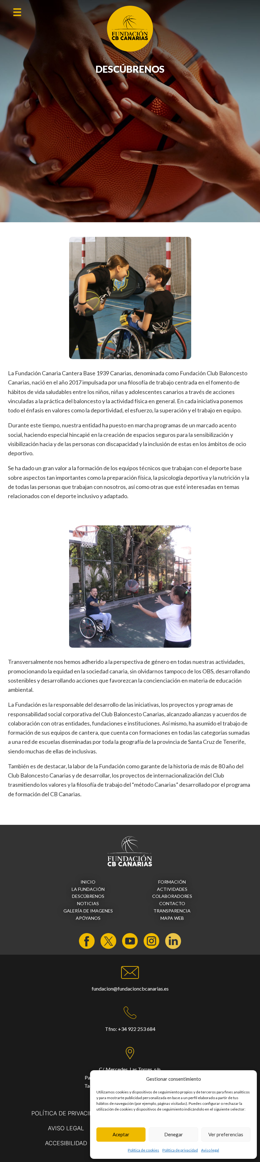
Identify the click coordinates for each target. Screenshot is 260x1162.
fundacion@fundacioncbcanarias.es (130, 988)
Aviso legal (210, 1150)
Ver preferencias (225, 1134)
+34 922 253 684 (136, 1029)
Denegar (173, 1134)
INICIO (88, 882)
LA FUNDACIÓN (88, 889)
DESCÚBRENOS (88, 896)
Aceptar (121, 1134)
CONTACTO (172, 903)
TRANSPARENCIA (172, 910)
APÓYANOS (88, 918)
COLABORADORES (172, 896)
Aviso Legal (66, 1128)
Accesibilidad (66, 1143)
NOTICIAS (88, 903)
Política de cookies (143, 1150)
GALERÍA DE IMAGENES (88, 910)
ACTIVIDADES (172, 889)
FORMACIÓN (172, 882)
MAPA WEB (172, 918)
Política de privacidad (180, 1150)
